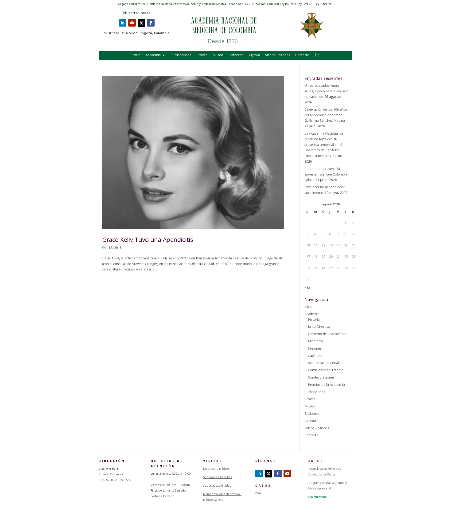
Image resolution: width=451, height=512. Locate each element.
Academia (153, 55)
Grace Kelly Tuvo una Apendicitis (147, 239)
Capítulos (315, 355)
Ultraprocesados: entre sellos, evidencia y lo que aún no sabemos (326, 91)
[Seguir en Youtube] (132, 23)
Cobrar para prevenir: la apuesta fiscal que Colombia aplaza (325, 174)
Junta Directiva (319, 326)
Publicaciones (181, 55)
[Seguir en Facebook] (151, 23)
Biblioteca (235, 55)
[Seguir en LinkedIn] (122, 23)
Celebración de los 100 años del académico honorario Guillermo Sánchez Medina (325, 115)
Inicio (136, 55)
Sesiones (315, 348)
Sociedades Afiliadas (217, 486)
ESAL (258, 493)
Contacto (302, 55)
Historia (314, 319)
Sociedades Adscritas (217, 477)
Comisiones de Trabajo (325, 370)
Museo (218, 55)
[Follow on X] (141, 23)
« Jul (307, 287)
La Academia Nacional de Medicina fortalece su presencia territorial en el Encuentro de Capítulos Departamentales (323, 144)
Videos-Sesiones (277, 55)
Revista (201, 55)
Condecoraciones (321, 377)
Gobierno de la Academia (327, 334)
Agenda (254, 55)
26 (323, 268)
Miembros (315, 341)
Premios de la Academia (326, 384)
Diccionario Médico (216, 469)
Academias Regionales (325, 362)
